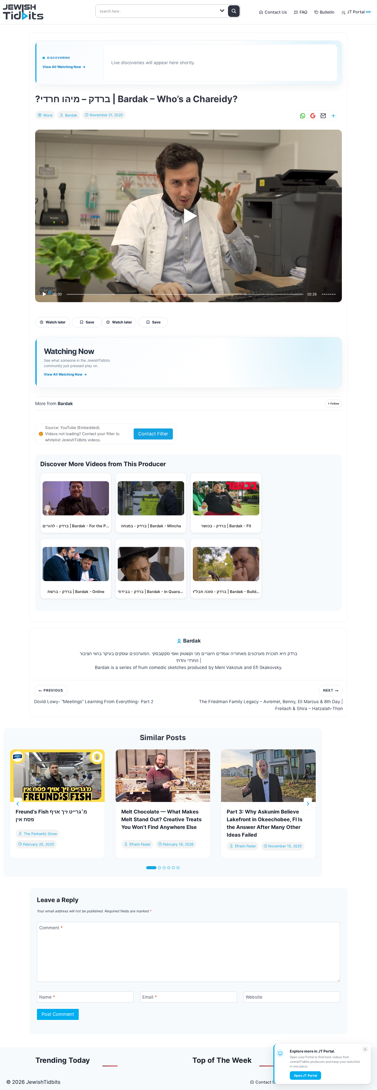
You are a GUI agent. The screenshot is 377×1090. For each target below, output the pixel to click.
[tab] (151, 867)
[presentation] (57, 775)
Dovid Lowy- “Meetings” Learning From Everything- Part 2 (93, 696)
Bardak (71, 115)
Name (47, 997)
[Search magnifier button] (234, 11)
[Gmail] (312, 116)
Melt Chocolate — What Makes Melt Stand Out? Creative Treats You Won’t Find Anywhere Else (161, 819)
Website (254, 997)
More (47, 115)
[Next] (308, 804)
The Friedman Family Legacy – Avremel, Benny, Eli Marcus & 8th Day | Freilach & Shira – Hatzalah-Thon (271, 699)
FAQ (303, 12)
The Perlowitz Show (40, 833)
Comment (51, 927)
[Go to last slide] (18, 804)
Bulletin (327, 12)
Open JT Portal (305, 1075)
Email (149, 997)
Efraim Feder (140, 844)
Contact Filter (153, 433)
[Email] (322, 116)
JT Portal (359, 11)
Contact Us (276, 12)
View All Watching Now (64, 67)
